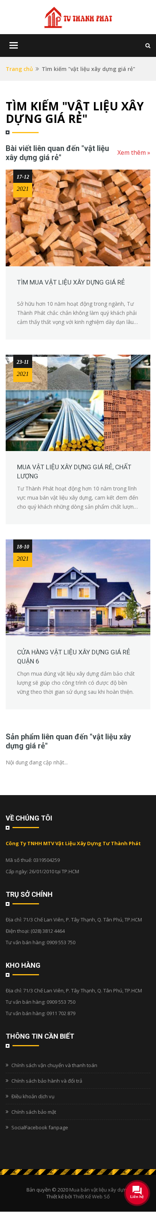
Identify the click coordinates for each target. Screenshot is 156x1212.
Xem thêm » (133, 152)
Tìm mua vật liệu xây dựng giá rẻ (71, 282)
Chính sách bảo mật (33, 1111)
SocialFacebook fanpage (39, 1127)
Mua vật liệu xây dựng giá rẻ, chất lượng (74, 471)
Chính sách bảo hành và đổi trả (46, 1080)
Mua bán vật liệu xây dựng (99, 1189)
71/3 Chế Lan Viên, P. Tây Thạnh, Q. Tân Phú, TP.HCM (82, 919)
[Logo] (78, 17)
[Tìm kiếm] (147, 45)
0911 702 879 (61, 1013)
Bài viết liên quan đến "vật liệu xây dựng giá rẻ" (57, 153)
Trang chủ (19, 68)
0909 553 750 (61, 942)
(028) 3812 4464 (48, 930)
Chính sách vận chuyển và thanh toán (54, 1065)
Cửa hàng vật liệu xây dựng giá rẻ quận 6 (73, 656)
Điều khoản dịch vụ (33, 1096)
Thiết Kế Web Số (91, 1196)
